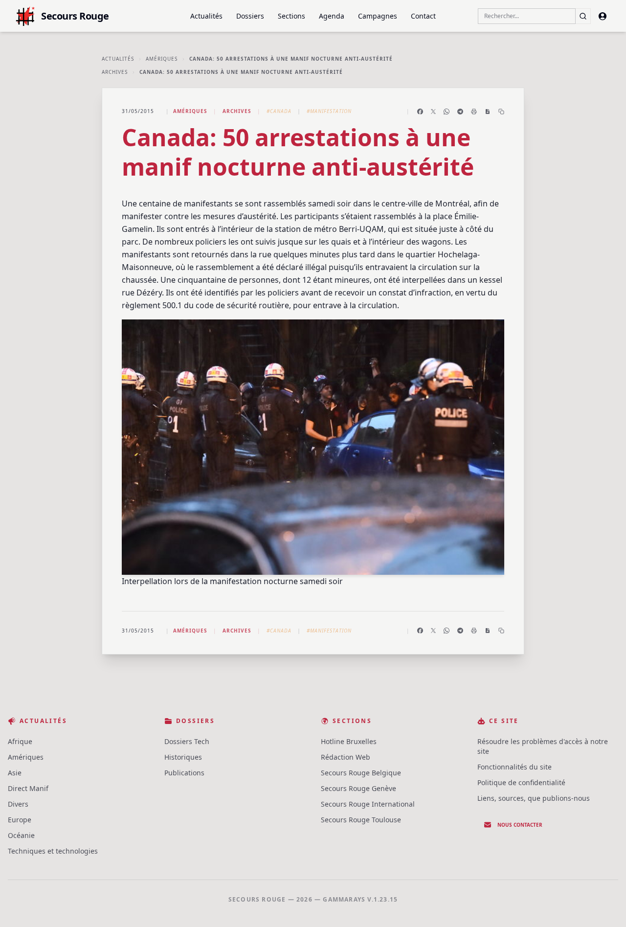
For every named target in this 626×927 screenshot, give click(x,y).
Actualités (206, 16)
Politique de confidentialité (521, 782)
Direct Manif (28, 788)
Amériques (162, 58)
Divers (18, 804)
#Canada (279, 111)
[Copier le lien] (501, 111)
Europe (19, 819)
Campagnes (377, 16)
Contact (423, 16)
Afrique (20, 741)
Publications (184, 772)
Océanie (21, 835)
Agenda (331, 16)
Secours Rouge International (368, 804)
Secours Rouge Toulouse (361, 819)
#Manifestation (329, 111)
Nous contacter (519, 824)
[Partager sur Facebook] (420, 111)
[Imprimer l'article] (474, 111)
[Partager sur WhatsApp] (446, 111)
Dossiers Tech (186, 741)
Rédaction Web (345, 757)
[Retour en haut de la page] (604, 905)
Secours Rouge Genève (358, 788)
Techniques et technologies (53, 851)
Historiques (183, 757)
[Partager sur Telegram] (460, 111)
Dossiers (250, 16)
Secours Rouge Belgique (361, 772)
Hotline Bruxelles (349, 741)
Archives (115, 71)
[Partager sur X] (433, 111)
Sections (291, 16)
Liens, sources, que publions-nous (533, 798)
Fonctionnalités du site (514, 766)
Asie (15, 772)
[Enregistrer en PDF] (488, 111)
